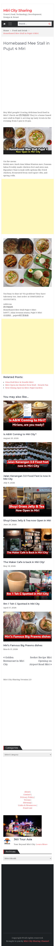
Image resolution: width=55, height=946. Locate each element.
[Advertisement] (27, 82)
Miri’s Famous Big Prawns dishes (22, 645)
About (27, 792)
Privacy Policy (27, 797)
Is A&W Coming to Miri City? (19, 434)
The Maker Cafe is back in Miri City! (23, 562)
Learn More (41, 844)
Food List (27, 808)
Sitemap (27, 802)
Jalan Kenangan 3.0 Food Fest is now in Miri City (27, 477)
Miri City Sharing (17, 10)
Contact (27, 794)
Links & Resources (27, 805)
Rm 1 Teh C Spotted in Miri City (21, 603)
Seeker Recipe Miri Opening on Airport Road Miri (40, 661)
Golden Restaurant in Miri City (13, 661)
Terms (27, 800)
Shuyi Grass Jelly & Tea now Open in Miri (27, 520)
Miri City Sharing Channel (36, 941)
